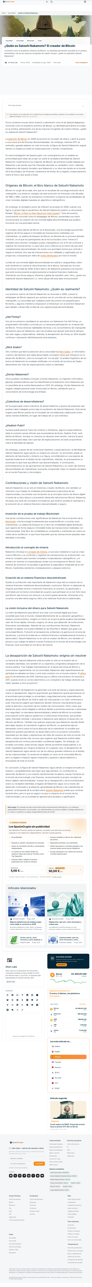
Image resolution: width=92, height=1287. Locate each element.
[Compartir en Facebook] (12, 995)
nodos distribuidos (49, 255)
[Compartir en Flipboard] (7, 1010)
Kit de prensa (72, 1228)
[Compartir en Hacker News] (37, 995)
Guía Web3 (12, 13)
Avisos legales (72, 1214)
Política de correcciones (75, 1251)
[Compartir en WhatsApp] (17, 995)
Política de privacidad (16, 1279)
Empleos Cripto (34, 1211)
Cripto (40, 41)
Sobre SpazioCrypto (74, 1199)
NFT (10, 1214)
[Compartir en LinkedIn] (27, 995)
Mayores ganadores (55, 1147)
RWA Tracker (53, 1165)
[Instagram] (20, 1175)
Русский (58, 1078)
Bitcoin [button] (49, 126)
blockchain (10, 521)
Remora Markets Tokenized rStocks (63, 1176)
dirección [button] (43, 728)
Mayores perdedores (56, 1150)
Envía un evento (73, 1237)
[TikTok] (33, 1175)
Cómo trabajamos (81, 62)
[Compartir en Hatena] (37, 1005)
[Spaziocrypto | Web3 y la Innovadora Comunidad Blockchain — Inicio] (27, 1142)
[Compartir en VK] (27, 1000)
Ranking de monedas (56, 1144)
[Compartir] (17, 1010)
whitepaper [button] (41, 216)
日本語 (57, 1088)
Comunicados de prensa (16, 1220)
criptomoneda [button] (50, 307)
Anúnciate (71, 1225)
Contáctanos (72, 1202)
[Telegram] (24, 1175)
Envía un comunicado (74, 1240)
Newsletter (12, 1253)
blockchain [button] (50, 230)
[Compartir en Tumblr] (22, 1000)
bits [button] (56, 358)
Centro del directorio (36, 1199)
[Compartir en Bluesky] (7, 1000)
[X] (15, 1175)
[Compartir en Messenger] (27, 1005)
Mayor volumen (54, 1153)
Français (58, 1062)
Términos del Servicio (76, 1277)
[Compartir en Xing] (7, 1005)
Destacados (53, 1156)
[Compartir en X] (7, 995)
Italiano (57, 1046)
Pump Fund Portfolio (59, 1183)
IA (67, 1147)
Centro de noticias (15, 1199)
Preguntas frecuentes (74, 1205)
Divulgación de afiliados (75, 1259)
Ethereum (12, 1205)
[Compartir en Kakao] (32, 1005)
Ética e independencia (75, 1254)
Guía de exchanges (15, 1247)
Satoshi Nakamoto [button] (75, 122)
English (57, 1051)
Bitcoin (11, 1202)
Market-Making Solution (60, 1179)
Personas (33, 1205)
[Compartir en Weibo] (37, 1000)
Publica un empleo (73, 1234)
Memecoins (70, 1153)
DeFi (68, 1150)
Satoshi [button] (29, 443)
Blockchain (30, 41)
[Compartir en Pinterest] (17, 1000)
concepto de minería (37, 552)
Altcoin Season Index (56, 1162)
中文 (56, 1083)
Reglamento (55, 1121)
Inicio (4, 13)
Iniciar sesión (57, 877)
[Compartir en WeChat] (12, 1010)
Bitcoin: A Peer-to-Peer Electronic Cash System (37, 213)
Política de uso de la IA (29, 116)
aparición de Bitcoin (17, 139)
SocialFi (67, 1186)
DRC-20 (55, 1186)
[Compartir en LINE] (32, 1000)
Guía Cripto (12, 1241)
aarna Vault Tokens (59, 1172)
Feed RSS (71, 1217)
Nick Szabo (64, 352)
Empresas (33, 1202)
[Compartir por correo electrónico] (12, 1005)
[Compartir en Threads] (12, 1000)
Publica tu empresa (74, 1231)
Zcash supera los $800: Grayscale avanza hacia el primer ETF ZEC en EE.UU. (67, 1125)
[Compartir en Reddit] (32, 995)
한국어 (57, 1072)
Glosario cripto (13, 1249)
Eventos (32, 1214)
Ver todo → (83, 1004)
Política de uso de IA (74, 1256)
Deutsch (58, 1067)
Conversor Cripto (54, 1159)
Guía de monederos (15, 1244)
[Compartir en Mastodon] (17, 1005)
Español (57, 1057)
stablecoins (70, 1156)
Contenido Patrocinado (75, 1262)
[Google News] (37, 1175)
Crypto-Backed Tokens (59, 1190)
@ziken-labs (11, 981)
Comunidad (20, 41)
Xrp (10, 1208)
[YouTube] (42, 1175)
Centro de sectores (73, 1144)
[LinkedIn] (29, 1175)
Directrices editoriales (75, 1248)
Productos (33, 1208)
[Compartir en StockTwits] (22, 1005)
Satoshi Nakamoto (54, 790)
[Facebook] (11, 1175)
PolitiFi (75, 1183)
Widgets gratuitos (73, 1211)
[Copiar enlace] (22, 1010)
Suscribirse (61, 964)
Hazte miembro (73, 1208)
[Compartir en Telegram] (22, 995)
